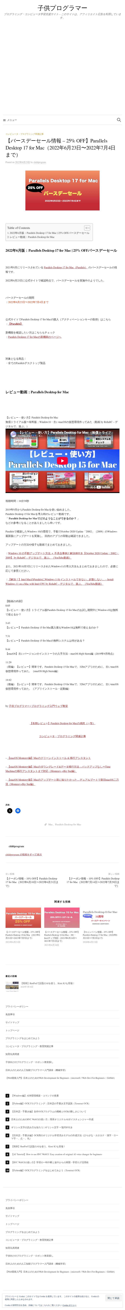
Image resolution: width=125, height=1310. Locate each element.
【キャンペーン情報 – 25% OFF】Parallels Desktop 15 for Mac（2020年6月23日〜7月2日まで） (100, 934)
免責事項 (10, 1014)
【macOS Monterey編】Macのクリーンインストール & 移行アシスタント (49, 758)
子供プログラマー (62, 8)
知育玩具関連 (12, 1054)
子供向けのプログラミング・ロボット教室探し (29, 1062)
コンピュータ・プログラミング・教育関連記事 (29, 1046)
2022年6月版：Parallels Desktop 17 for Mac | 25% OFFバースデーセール (49, 232)
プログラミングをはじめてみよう (23, 1038)
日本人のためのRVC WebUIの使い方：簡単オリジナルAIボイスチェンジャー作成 (52, 1119)
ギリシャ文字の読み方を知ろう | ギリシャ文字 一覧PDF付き (42, 1127)
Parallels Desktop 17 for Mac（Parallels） (66, 267)
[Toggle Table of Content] (85, 228)
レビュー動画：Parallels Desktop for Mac (32, 237)
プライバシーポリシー (17, 1006)
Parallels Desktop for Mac (68, 824)
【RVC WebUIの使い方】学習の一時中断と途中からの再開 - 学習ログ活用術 (50, 1162)
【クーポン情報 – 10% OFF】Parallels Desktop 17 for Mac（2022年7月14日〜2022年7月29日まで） (93, 882)
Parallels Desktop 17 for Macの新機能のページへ (34, 336)
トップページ (12, 1030)
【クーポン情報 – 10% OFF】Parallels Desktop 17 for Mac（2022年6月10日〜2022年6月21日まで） (32, 882)
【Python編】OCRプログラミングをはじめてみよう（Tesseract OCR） (46, 1170)
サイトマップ (12, 1022)
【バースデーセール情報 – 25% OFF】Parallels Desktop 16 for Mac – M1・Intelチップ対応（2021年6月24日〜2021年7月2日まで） (62, 936)
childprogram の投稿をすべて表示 (24, 854)
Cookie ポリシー (69, 1305)
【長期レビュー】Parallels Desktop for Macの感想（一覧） (62, 723)
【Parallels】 (15, 324)
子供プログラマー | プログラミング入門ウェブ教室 (38, 706)
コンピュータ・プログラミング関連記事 (25, 133)
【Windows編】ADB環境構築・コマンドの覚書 (35, 1095)
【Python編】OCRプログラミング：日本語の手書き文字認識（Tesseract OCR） (50, 1103)
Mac (50, 824)
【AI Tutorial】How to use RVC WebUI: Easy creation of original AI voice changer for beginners (56, 1154)
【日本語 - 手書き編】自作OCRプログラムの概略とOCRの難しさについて (48, 1111)
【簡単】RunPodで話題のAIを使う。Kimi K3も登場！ (38, 1146)
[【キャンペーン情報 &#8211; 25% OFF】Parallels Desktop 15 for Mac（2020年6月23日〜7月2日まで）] (100, 918)
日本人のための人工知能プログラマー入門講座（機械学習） (36, 1070)
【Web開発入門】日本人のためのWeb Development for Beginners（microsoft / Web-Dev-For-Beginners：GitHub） (61, 1077)
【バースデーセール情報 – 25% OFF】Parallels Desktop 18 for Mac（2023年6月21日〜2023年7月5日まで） (23, 934)
